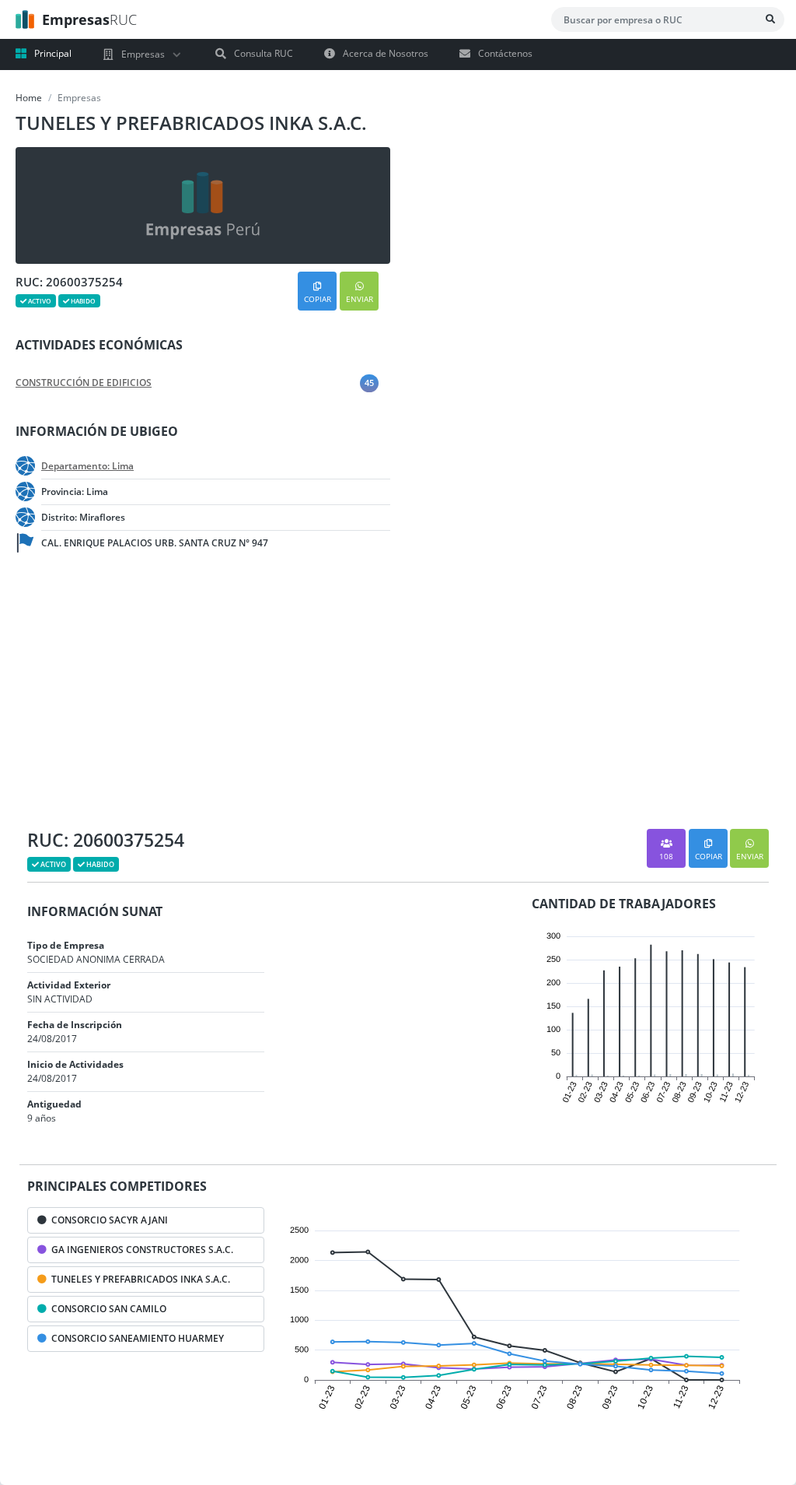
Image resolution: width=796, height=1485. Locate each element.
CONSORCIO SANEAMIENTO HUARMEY (135, 1338)
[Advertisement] (124, 696)
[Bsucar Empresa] (770, 19)
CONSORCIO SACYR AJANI (107, 1220)
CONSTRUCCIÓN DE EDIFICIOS (84, 383)
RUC (89, 19)
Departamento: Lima (87, 466)
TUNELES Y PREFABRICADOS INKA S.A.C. (138, 1279)
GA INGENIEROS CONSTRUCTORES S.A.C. (140, 1249)
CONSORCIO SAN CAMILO (106, 1308)
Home (29, 97)
